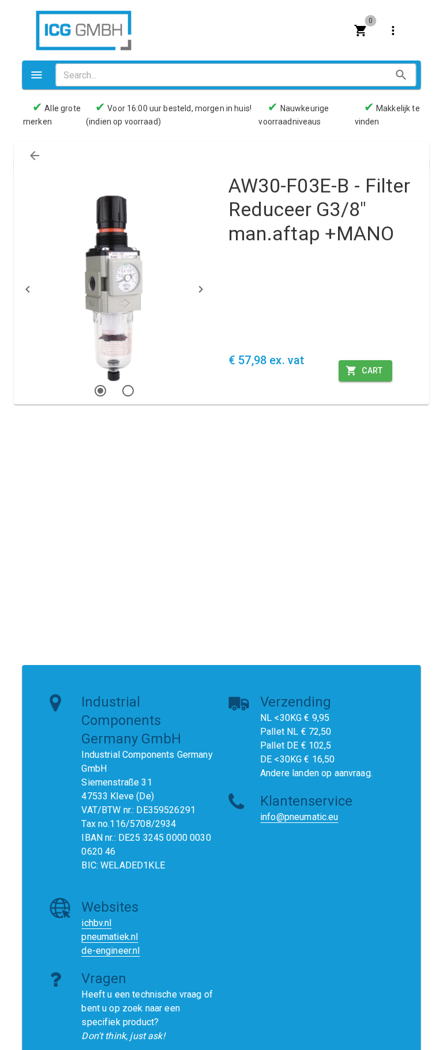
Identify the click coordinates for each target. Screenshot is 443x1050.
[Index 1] (100, 391)
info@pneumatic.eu (299, 816)
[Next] (201, 289)
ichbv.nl (96, 922)
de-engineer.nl (110, 950)
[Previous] (28, 289)
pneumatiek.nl (109, 936)
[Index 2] (128, 391)
